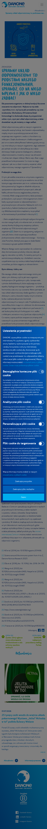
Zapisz (23, 497)
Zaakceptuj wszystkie (23, 481)
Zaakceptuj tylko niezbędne (23, 489)
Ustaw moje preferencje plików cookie (24, 365)
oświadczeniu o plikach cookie (15, 475)
